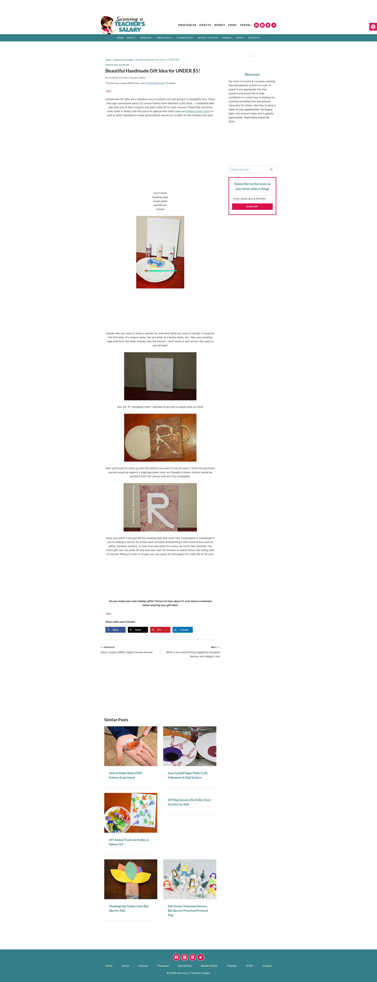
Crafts (205, 25)
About (125, 965)
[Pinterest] (268, 25)
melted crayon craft (197, 111)
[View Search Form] (375, 38)
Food (232, 25)
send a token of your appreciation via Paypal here (252, 109)
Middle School (208, 37)
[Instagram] (262, 25)
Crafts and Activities (117, 65)
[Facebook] (256, 25)
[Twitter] (273, 25)
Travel (245, 25)
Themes (232, 965)
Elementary (185, 965)
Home (120, 37)
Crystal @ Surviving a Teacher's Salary (126, 77)
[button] (373, 27)
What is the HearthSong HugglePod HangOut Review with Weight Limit (193, 652)
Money (219, 25)
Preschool (163, 965)
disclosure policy (157, 83)
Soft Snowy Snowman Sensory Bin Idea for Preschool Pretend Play (188, 910)
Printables (187, 25)
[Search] (271, 169)
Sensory (143, 965)
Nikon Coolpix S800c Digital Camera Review (127, 650)
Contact (254, 37)
